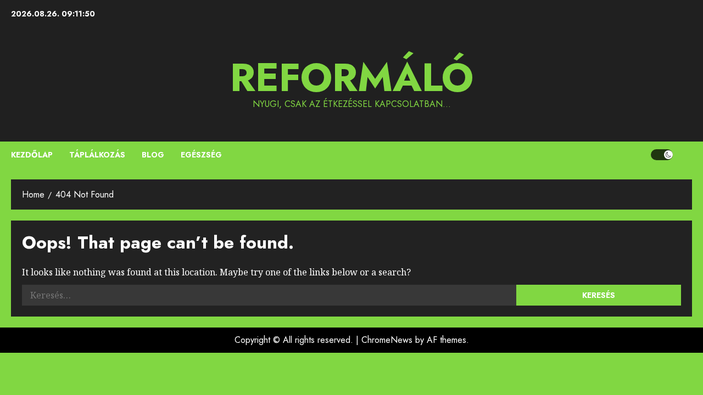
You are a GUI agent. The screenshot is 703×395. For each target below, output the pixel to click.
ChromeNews (386, 340)
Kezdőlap (32, 154)
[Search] (685, 154)
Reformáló (351, 77)
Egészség (201, 154)
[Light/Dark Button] (662, 154)
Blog (153, 154)
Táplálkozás (97, 154)
